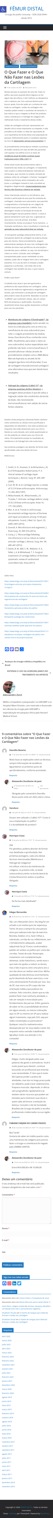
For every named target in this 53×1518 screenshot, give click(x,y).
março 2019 (7, 1409)
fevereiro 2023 (8, 1357)
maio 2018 (6, 1434)
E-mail (5, 1240)
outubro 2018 (7, 1417)
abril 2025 (6, 1336)
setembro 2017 (8, 1450)
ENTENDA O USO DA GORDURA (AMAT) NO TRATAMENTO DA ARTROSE (27, 673)
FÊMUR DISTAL (27, 8)
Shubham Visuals (9, 1313)
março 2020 (7, 1389)
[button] (3, 9)
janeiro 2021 (7, 1381)
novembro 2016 (8, 1486)
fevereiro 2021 (8, 1377)
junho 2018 (6, 1430)
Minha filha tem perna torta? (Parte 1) (34, 1302)
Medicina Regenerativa (28, 66)
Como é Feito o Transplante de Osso (34, 1298)
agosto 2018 (7, 1421)
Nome (5, 1228)
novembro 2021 (8, 1365)
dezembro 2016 (8, 1482)
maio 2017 (6, 1466)
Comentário (8, 1194)
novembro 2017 (8, 1442)
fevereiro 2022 (8, 1361)
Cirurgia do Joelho (11, 66)
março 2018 (7, 1438)
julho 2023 (6, 1344)
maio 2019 (6, 1405)
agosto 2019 (7, 1397)
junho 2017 (6, 1462)
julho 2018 (6, 1425)
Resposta (13, 775)
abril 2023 (6, 1348)
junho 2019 (6, 1401)
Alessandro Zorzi (30, 88)
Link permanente (44, 755)
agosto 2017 (7, 1454)
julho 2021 (6, 1373)
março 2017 (7, 1474)
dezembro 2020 (8, 1385)
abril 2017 (6, 1470)
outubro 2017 (7, 1446)
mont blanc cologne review (13, 1306)
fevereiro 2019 (8, 1413)
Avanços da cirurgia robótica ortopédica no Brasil (25, 663)
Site (3, 1252)
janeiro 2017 (7, 1478)
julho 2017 (6, 1458)
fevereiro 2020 (8, 1393)
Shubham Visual (8, 1319)
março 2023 (7, 1352)
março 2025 (7, 1340)
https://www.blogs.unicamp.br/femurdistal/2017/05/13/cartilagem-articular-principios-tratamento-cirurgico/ (26, 584)
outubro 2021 (7, 1369)
